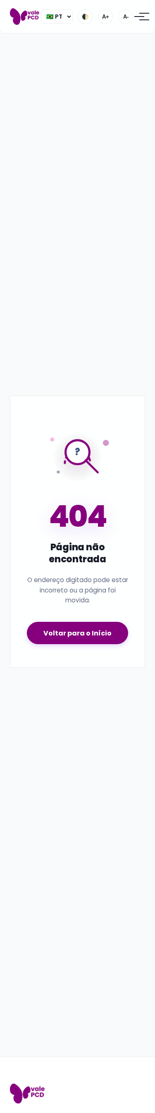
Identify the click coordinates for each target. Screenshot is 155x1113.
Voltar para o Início (77, 633)
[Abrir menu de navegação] (139, 16)
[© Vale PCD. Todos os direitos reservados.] (25, 16)
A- (126, 17)
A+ (105, 17)
